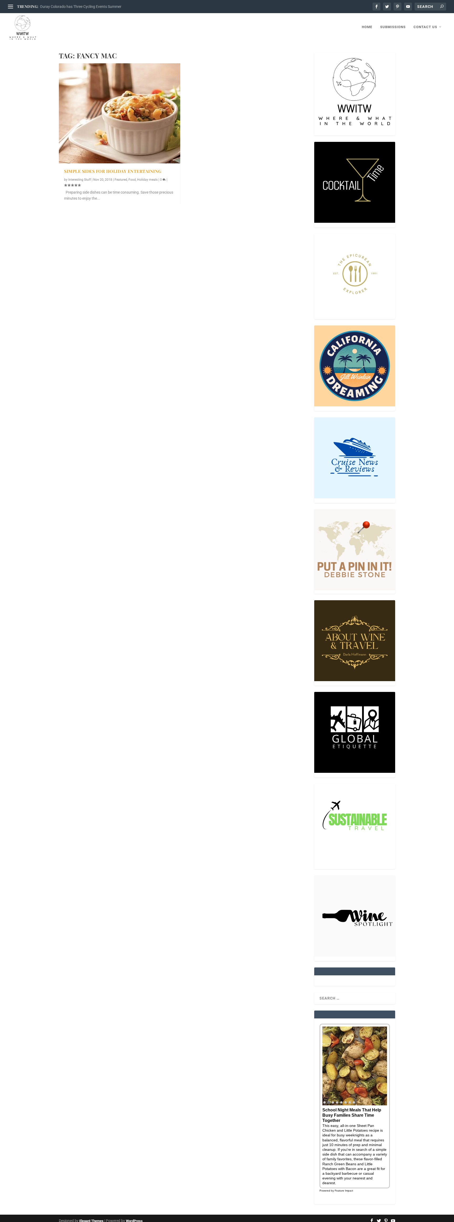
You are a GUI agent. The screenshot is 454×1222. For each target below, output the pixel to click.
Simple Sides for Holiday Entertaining (113, 171)
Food (132, 180)
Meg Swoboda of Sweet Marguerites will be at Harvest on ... (88, 6)
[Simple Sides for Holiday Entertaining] (119, 113)
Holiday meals (147, 180)
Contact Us (425, 27)
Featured (121, 180)
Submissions (393, 27)
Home (367, 27)
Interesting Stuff (79, 180)
